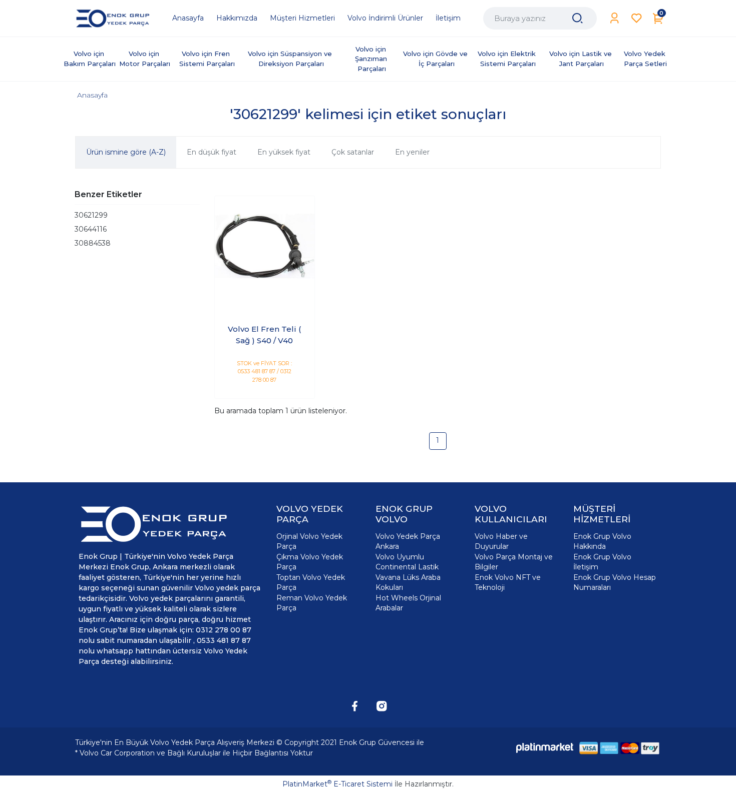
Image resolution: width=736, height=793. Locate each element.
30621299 (91, 215)
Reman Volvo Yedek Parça (311, 602)
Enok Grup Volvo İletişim (602, 561)
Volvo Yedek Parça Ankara (408, 541)
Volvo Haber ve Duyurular (501, 541)
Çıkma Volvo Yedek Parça (309, 561)
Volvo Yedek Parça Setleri (645, 59)
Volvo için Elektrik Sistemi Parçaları (508, 59)
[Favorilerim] (636, 18)
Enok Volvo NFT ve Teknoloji (508, 582)
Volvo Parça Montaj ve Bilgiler (514, 561)
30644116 (91, 229)
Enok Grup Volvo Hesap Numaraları (614, 582)
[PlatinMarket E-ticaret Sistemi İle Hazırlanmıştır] (544, 747)
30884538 (93, 243)
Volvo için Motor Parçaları (144, 59)
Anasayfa (92, 95)
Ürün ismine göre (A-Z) (126, 152)
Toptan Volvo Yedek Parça (310, 582)
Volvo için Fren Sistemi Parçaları (207, 59)
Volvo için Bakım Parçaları (90, 59)
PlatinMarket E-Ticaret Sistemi (337, 783)
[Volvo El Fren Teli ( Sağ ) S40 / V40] (264, 246)
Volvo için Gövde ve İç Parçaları (436, 59)
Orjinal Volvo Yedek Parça (309, 541)
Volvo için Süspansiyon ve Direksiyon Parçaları (291, 59)
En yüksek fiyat (283, 152)
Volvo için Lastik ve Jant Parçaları (581, 59)
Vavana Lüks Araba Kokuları (408, 582)
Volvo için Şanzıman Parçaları (372, 59)
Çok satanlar (352, 152)
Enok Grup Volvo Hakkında (602, 541)
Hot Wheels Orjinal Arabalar (408, 602)
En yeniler (412, 152)
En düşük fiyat (211, 152)
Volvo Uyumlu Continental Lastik (407, 561)
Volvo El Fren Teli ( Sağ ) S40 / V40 (264, 334)
